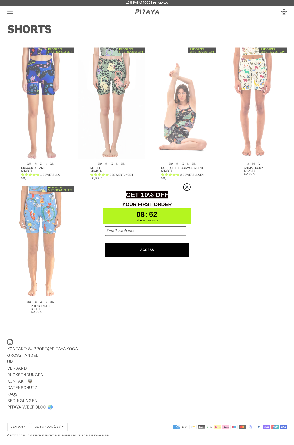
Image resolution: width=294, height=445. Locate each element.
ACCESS (147, 250)
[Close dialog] (186, 187)
